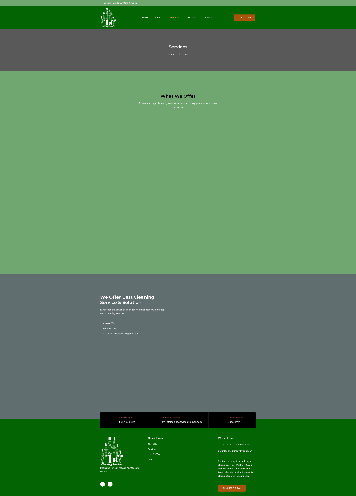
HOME (145, 17)
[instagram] (110, 484)
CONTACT (191, 17)
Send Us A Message (171, 417)
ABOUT (159, 17)
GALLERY (207, 17)
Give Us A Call (126, 417)
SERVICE (174, 17)
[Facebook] (102, 484)
